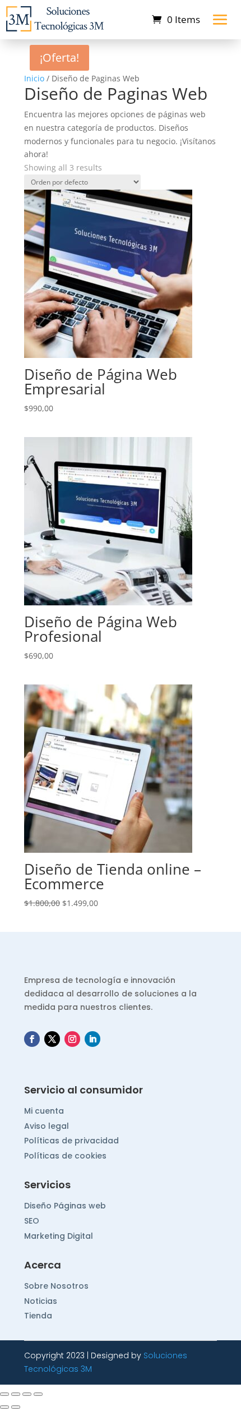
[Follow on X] (52, 1039)
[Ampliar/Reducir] (4, 1394)
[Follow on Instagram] (72, 1039)
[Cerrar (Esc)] (38, 1394)
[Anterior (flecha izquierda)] (4, 1407)
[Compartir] (26, 1394)
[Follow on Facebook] (32, 1039)
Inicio (34, 78)
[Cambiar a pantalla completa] (15, 1394)
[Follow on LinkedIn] (92, 1039)
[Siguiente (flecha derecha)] (15, 1407)
